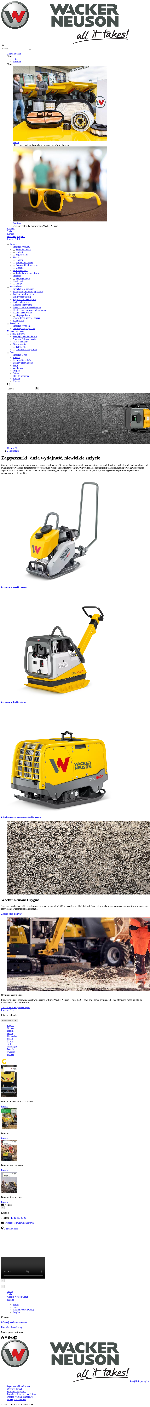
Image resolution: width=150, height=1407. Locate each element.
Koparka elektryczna (22, 304)
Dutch (10, 1033)
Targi (15, 365)
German (11, 1028)
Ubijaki (19, 252)
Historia (16, 357)
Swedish (11, 1052)
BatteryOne (18, 320)
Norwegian (12, 1046)
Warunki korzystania (16, 1391)
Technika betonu (23, 249)
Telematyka (21, 347)
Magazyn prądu (23, 278)
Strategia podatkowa (16, 1399)
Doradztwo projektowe (26, 349)
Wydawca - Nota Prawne (18, 1386)
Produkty (14, 244)
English (11, 239)
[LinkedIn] (15, 1338)
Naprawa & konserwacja (24, 339)
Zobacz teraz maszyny (11, 914)
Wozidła (19, 268)
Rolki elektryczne (21, 302)
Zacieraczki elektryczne (24, 294)
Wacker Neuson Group (17, 1297)
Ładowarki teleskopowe (27, 265)
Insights (16, 370)
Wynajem (14, 323)
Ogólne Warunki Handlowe (20, 1397)
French (10, 1031)
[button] (16, 236)
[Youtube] (12, 1338)
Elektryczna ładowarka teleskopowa (29, 310)
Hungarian (12, 1036)
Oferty (16, 373)
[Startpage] (65, 43)
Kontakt (11, 228)
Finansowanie (19, 344)
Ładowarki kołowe (24, 262)
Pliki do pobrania (21, 376)
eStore (16, 59)
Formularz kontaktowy (11, 1327)
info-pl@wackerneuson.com (14, 1322)
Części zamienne (20, 341)
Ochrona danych (14, 1389)
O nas (12, 352)
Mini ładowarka (20, 270)
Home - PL (12, 448)
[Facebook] (9, 1338)
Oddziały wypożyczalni (24, 328)
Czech (10, 1041)
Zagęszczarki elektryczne (24, 299)
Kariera (10, 234)
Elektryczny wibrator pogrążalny (28, 291)
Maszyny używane (15, 331)
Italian (10, 1038)
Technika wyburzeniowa (27, 273)
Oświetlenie (18, 281)
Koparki (19, 260)
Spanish (10, 1054)
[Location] (3, 1338)
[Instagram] (6, 1338)
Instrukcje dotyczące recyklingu (21, 1394)
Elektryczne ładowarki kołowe (27, 307)
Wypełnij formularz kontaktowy (19, 1223)
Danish (10, 1049)
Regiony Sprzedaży (22, 360)
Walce (16, 257)
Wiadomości (18, 368)
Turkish (10, 1044)
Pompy (19, 283)
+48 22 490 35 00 (17, 1218)
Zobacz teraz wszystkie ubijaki (15, 1007)
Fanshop (17, 61)
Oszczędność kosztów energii (26, 318)
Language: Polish (9, 1020)
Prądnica (17, 275)
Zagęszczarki (22, 254)
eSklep (10, 1291)
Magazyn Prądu (23, 315)
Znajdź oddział (14, 53)
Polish (17, 239)
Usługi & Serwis (17, 333)
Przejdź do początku (139, 1381)
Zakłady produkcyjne (23, 362)
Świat (9, 231)
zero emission (16, 286)
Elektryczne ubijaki (22, 297)
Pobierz (4, 1106)
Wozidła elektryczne (22, 312)
